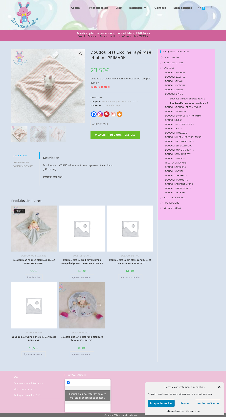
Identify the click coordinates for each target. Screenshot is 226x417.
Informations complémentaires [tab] (23, 164)
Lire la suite (33, 277)
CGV (16, 376)
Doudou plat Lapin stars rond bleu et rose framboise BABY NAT (130, 261)
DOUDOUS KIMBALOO (81, 332)
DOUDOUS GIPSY (173, 119)
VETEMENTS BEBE (172, 207)
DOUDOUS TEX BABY (175, 192)
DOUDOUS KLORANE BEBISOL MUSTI (183, 137)
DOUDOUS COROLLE (175, 85)
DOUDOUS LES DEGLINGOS (178, 145)
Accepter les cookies (161, 403)
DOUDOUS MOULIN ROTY (177, 154)
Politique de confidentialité (28, 382)
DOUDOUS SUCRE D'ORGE (178, 188)
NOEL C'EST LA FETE (173, 62)
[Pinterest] (107, 114)
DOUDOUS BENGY (174, 81)
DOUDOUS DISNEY (174, 89)
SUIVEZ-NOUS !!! (77, 374)
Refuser (185, 403)
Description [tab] (20, 155)
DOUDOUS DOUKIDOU (176, 111)
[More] (119, 114)
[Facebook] (94, 114)
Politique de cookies (175, 411)
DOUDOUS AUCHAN (175, 72)
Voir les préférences (208, 403)
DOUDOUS (169, 67)
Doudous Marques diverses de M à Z (120, 101)
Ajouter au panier (82, 277)
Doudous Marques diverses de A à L (187, 98)
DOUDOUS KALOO (174, 128)
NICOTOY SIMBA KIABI (176, 162)
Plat (112, 105)
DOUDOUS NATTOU (174, 158)
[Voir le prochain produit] (150, 51)
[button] (219, 387)
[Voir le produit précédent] (144, 51)
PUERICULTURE (171, 202)
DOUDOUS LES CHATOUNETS (179, 141)
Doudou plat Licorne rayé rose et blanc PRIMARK (124, 36)
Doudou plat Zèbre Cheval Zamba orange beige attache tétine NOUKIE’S (82, 261)
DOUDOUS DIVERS (174, 93)
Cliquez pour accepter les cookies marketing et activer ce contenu (87, 395)
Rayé (117, 105)
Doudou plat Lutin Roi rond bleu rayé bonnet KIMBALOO (82, 338)
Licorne (106, 105)
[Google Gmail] (113, 114)
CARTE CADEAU (171, 57)
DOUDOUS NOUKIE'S (82, 255)
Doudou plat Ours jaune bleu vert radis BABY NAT (33, 338)
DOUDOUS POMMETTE (176, 179)
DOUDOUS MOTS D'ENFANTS (33, 255)
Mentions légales (194, 411)
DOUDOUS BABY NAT (130, 255)
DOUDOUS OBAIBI (174, 171)
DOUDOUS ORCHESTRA (176, 175)
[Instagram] (100, 114)
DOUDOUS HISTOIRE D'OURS (179, 124)
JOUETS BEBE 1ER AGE (174, 197)
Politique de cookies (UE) (27, 395)
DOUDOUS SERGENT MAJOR (179, 184)
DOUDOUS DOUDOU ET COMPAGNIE (183, 107)
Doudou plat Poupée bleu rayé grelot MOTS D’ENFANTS (34, 261)
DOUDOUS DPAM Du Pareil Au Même (183, 115)
